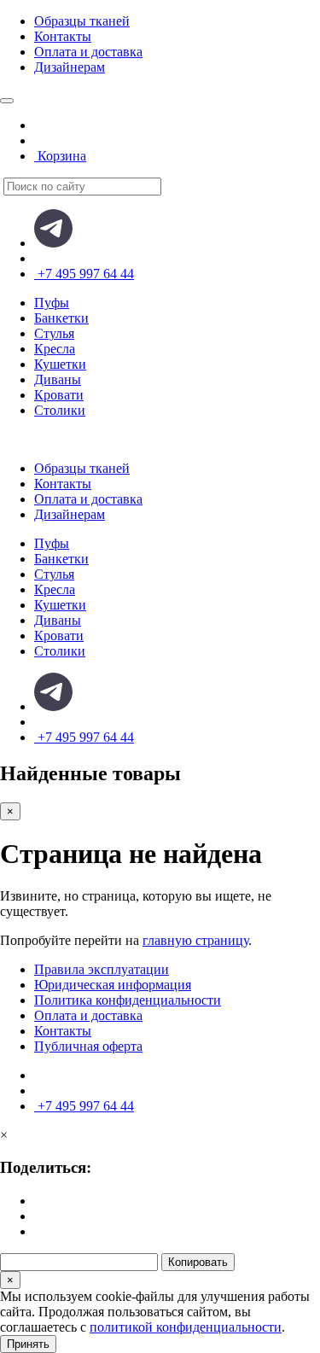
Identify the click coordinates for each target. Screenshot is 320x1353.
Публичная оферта (88, 1046)
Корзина (60, 156)
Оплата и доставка (88, 51)
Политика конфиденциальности (127, 1000)
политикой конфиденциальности (186, 1327)
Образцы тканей (82, 21)
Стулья (54, 333)
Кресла (54, 348)
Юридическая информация (112, 984)
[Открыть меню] (7, 100)
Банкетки (61, 318)
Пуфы (51, 302)
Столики (59, 410)
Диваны (57, 379)
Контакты (62, 36)
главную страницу (195, 940)
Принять (28, 1344)
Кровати (59, 395)
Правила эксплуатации (101, 969)
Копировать (198, 1262)
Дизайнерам (69, 67)
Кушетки (60, 364)
